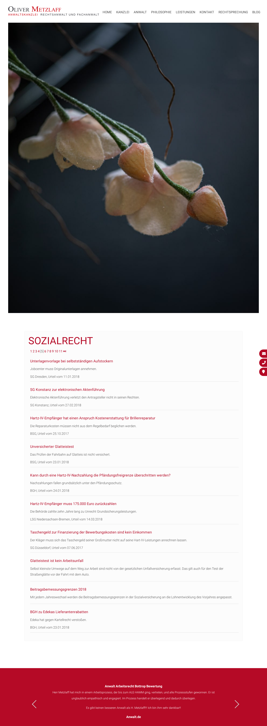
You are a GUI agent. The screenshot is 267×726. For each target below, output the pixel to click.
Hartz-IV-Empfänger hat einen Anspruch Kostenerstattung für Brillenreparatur (92, 418)
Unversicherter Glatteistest (52, 446)
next (235, 704)
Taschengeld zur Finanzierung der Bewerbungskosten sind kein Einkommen (91, 532)
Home (107, 12)
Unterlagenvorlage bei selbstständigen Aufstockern (71, 361)
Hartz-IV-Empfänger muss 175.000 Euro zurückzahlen (73, 504)
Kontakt (207, 12)
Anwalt (140, 12)
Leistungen (185, 12)
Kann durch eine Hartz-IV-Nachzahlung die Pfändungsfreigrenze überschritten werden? (100, 475)
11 (60, 351)
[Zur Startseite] (53, 14)
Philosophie (161, 12)
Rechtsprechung (233, 12)
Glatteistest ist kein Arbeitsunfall (56, 561)
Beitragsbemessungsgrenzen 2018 (58, 589)
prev (36, 704)
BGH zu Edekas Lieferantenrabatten (59, 612)
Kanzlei (122, 12)
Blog (256, 12)
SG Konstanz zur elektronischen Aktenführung (67, 389)
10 (56, 351)
